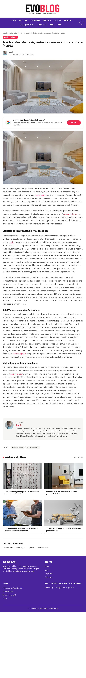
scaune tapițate (19, 353)
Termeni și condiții (9, 595)
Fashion (67, 20)
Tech (52, 25)
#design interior (17, 447)
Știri (59, 25)
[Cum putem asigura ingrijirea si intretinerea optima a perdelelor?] (22, 476)
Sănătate (47, 20)
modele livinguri (15, 374)
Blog (46, 570)
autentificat (17, 547)
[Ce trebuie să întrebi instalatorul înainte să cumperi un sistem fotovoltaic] (22, 513)
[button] (81, 23)
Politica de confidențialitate (12, 588)
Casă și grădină (27, 25)
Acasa (13, 20)
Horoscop (42, 25)
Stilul (12, 242)
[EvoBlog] (43, 9)
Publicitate (48, 577)
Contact (5, 598)
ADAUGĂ (74, 123)
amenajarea (41, 195)
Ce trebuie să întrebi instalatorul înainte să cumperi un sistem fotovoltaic (21, 529)
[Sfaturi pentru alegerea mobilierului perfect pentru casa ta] (63, 513)
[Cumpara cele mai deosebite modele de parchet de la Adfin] (63, 476)
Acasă (5, 33)
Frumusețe (35, 20)
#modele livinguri (33, 447)
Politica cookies (8, 591)
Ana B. (11, 52)
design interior (70, 214)
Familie (58, 20)
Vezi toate (78, 457)
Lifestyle (23, 20)
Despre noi (49, 573)
